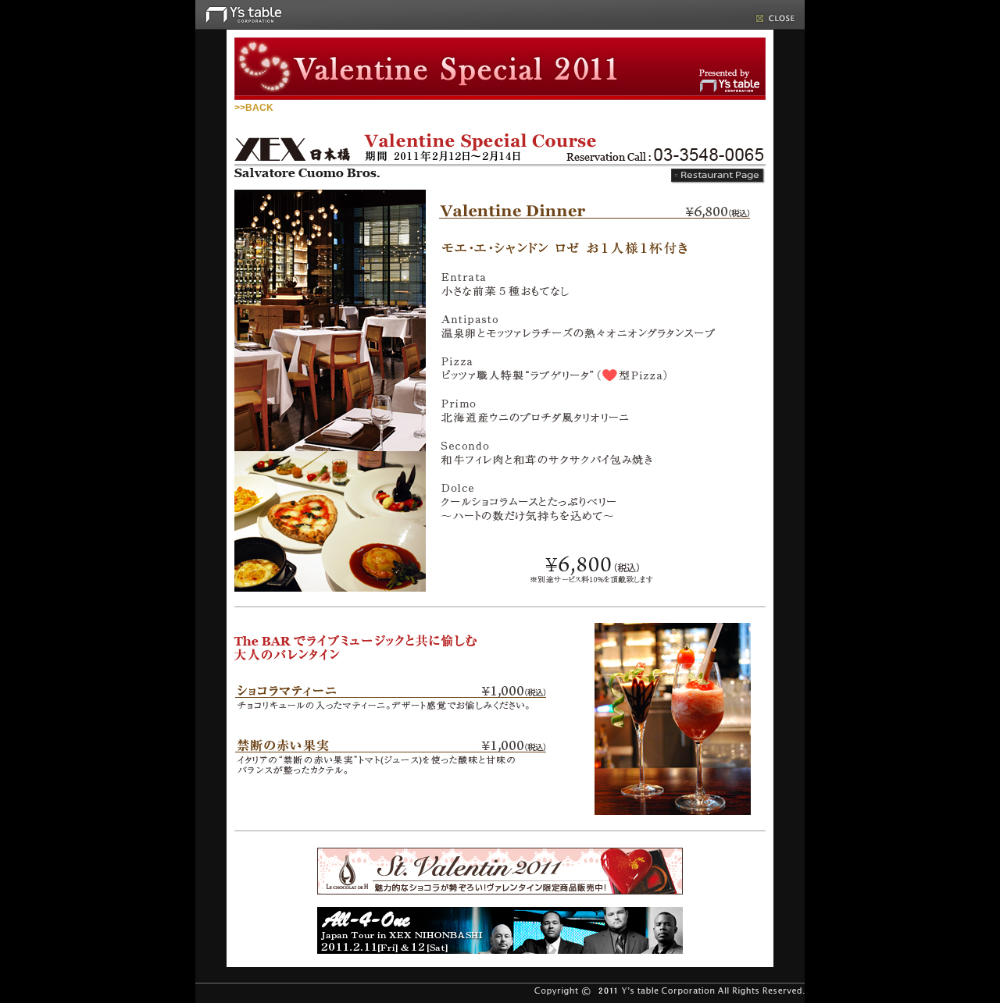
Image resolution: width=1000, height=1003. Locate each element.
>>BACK (253, 107)
